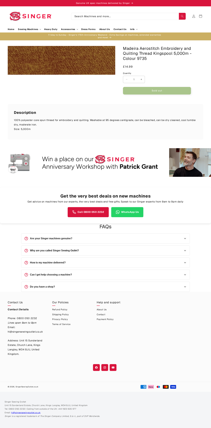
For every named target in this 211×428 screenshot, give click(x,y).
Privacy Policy (60, 319)
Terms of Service (61, 324)
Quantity (127, 73)
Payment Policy (105, 319)
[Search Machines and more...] (182, 16)
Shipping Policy (60, 314)
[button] (29, 29)
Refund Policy (60, 309)
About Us (102, 309)
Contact (101, 314)
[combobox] (128, 16)
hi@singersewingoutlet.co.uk (25, 412)
